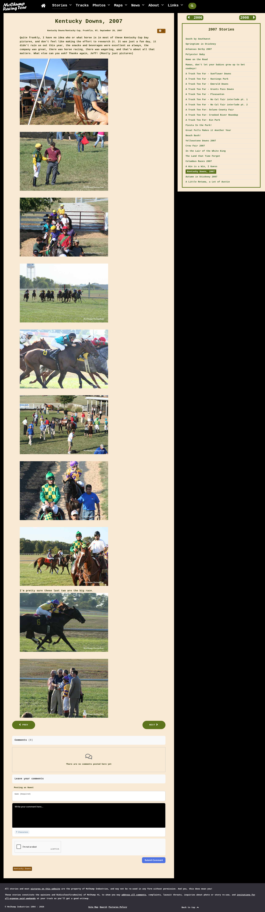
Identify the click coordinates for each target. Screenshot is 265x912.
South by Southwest (198, 39)
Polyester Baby (195, 54)
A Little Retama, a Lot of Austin (208, 181)
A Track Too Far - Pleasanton (205, 94)
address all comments (133, 895)
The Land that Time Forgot (203, 156)
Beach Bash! (193, 135)
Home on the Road (197, 59)
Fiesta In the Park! (199, 125)
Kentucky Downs (22, 869)
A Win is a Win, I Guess (201, 166)
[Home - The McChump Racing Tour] (44, 5)
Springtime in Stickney (201, 44)
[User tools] (161, 31)
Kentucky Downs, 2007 (201, 171)
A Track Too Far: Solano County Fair (210, 109)
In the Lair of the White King (206, 151)
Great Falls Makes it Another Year (208, 130)
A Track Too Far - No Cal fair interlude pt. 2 (217, 104)
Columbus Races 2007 (199, 161)
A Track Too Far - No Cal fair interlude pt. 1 (217, 99)
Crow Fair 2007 (195, 145)
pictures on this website (45, 889)
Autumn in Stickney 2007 (201, 176)
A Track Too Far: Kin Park (203, 120)
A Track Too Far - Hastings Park (207, 79)
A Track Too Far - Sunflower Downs (208, 73)
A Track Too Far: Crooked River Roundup (212, 115)
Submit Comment (154, 860)
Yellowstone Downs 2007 (201, 140)
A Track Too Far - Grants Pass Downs (210, 89)
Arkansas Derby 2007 (199, 49)
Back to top (189, 907)
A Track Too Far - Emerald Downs (207, 84)
